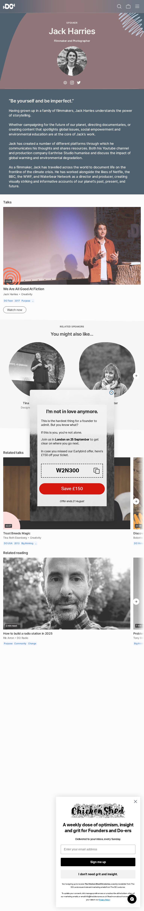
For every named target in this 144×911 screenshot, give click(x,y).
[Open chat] (132, 899)
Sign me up (98, 862)
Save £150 (72, 489)
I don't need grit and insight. (98, 874)
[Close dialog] (111, 392)
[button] (72, 471)
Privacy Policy (104, 900)
